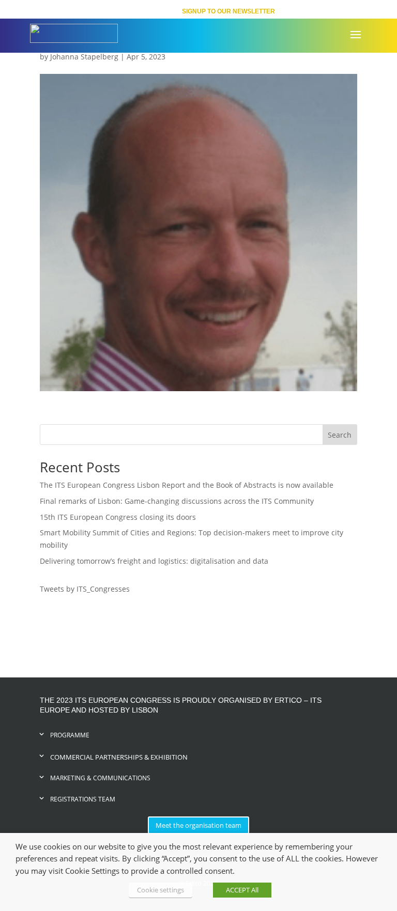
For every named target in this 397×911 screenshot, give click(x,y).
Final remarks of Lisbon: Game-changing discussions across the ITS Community (177, 501)
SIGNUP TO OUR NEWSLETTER (228, 11)
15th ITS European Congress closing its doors (118, 517)
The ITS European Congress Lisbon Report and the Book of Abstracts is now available (186, 485)
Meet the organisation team (198, 825)
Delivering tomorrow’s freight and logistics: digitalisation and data (154, 561)
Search (340, 435)
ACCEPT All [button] (242, 889)
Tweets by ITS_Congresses (85, 589)
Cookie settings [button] (160, 889)
